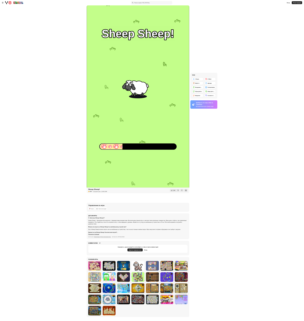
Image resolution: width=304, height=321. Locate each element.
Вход (288, 2)
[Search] (133, 2)
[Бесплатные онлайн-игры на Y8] (8, 2)
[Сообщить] (182, 190)
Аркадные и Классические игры (102, 236)
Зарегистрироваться (135, 250)
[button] (93, 234)
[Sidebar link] (2, 2)
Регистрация (297, 2)
